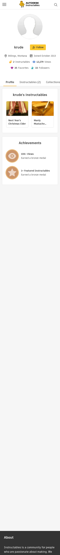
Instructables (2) (30, 82)
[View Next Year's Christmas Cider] (17, 109)
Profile (10, 82)
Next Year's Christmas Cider (17, 122)
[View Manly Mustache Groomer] (43, 109)
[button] (4, 4)
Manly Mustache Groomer (39, 122)
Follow (40, 47)
